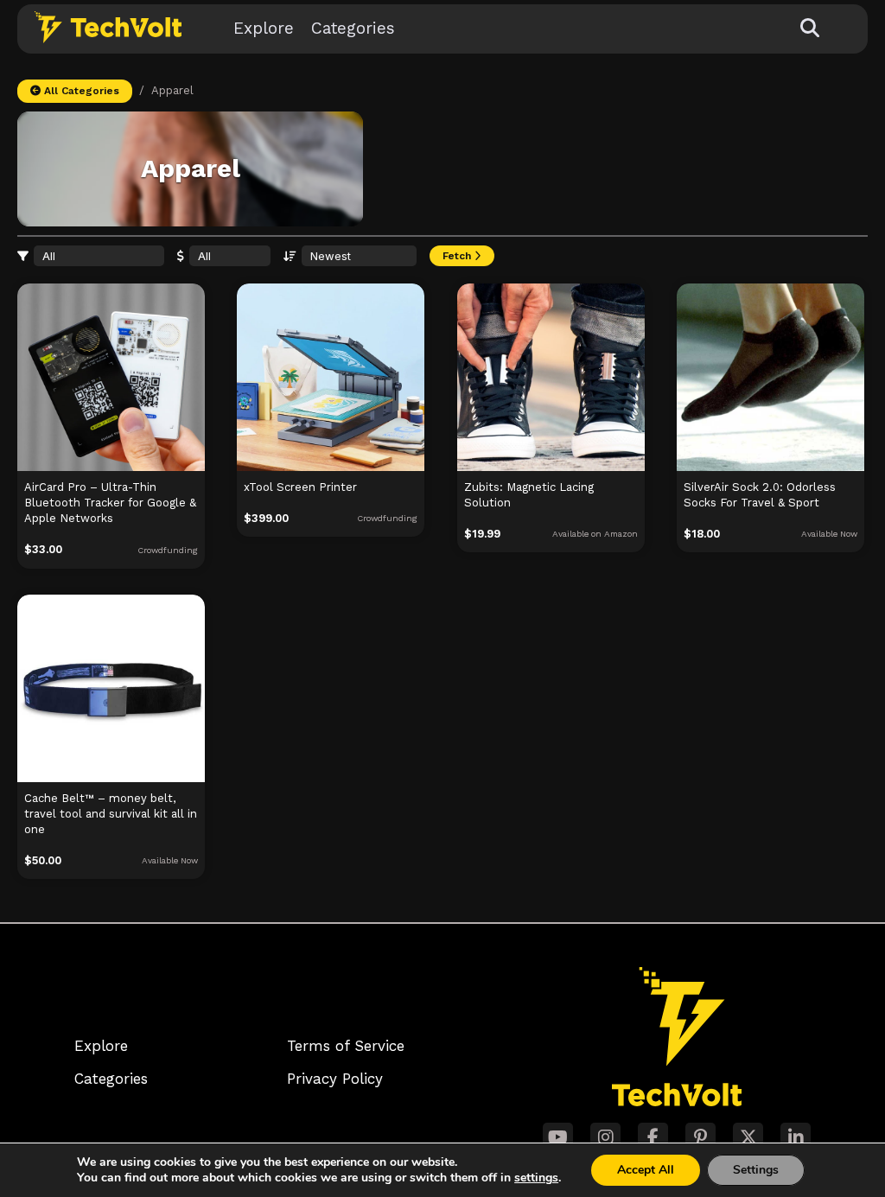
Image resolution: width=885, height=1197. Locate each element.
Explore (263, 28)
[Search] (809, 29)
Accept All (645, 1170)
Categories (353, 28)
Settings (756, 1170)
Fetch (458, 256)
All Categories (80, 91)
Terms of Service (345, 1045)
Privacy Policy (335, 1078)
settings (536, 1178)
